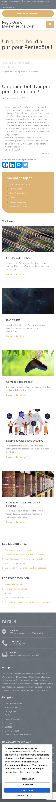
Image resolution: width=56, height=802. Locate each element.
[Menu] (50, 24)
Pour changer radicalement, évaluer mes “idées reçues (28, 602)
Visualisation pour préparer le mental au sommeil (25, 554)
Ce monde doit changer (19, 381)
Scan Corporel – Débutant (16, 563)
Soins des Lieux (11, 707)
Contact (8, 727)
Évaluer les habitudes (14, 584)
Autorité (8, 593)
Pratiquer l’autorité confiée (16, 589)
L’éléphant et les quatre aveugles (24, 440)
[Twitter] (25, 165)
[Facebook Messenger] (19, 165)
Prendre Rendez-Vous (20, 184)
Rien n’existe (13, 319)
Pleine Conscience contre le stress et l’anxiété (24, 559)
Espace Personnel (18, 202)
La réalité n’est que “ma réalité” (18, 597)
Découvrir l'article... (15, 274)
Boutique (8, 723)
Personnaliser (27, 779)
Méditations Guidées (19, 206)
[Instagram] (14, 621)
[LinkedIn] (9, 621)
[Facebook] (5, 165)
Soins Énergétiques (18, 193)
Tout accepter (27, 790)
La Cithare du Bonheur (18, 258)
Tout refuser (27, 784)
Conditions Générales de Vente (18, 734)
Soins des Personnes (13, 703)
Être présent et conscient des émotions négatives (25, 568)
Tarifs (12, 197)
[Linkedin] (12, 165)
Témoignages (16, 189)
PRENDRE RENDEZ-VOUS (28, 13)
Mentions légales (12, 731)
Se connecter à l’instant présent (18, 550)
